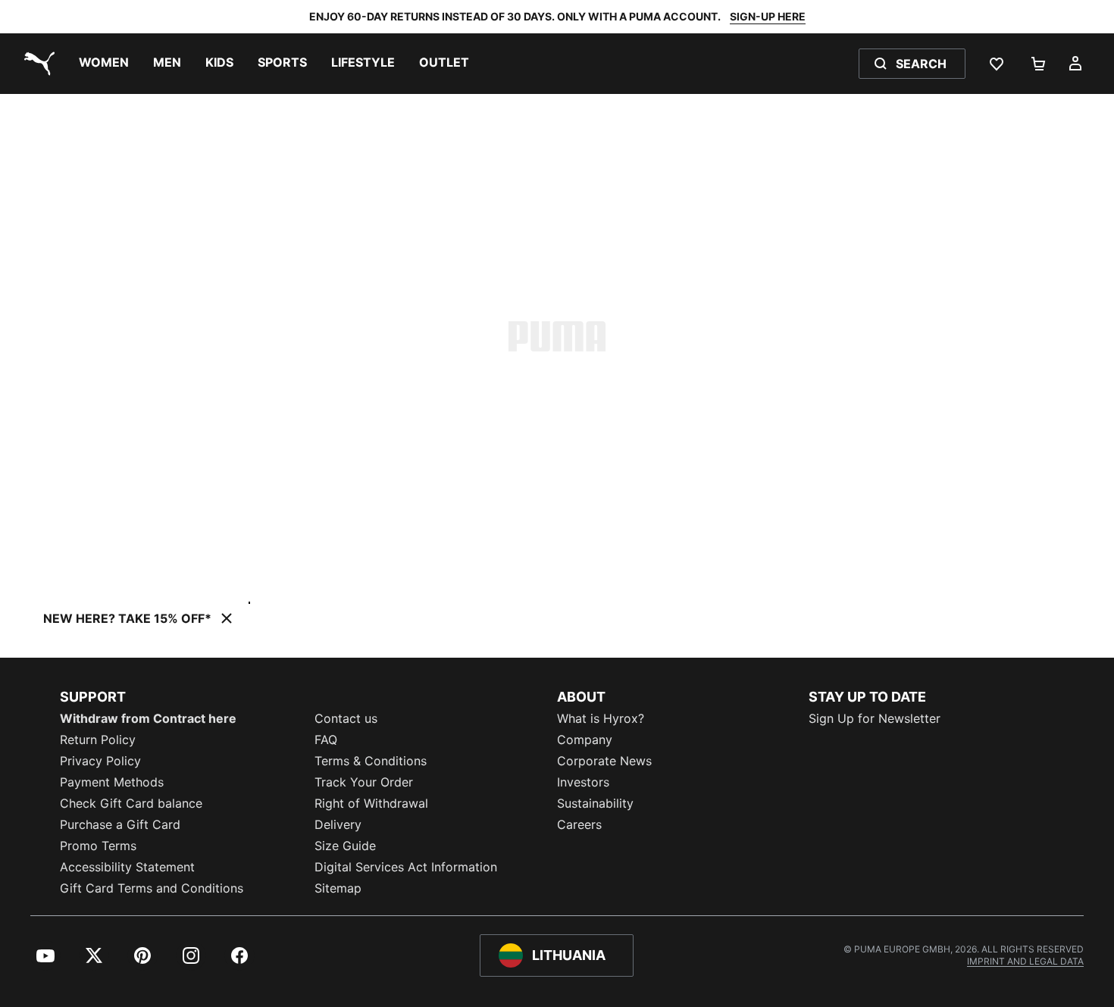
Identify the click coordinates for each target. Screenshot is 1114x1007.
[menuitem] (104, 63)
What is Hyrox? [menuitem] (600, 718)
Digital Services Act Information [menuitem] (405, 866)
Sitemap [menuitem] (337, 888)
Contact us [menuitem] (345, 718)
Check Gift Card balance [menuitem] (131, 803)
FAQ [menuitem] (325, 739)
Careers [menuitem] (579, 824)
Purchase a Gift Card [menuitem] (120, 824)
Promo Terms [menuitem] (98, 845)
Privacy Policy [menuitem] (100, 760)
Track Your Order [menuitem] (363, 782)
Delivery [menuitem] (337, 824)
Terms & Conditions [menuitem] (370, 760)
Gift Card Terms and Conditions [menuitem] (151, 888)
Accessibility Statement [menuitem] (127, 866)
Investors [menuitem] (583, 782)
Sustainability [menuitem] (595, 803)
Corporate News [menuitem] (604, 760)
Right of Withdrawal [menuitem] (371, 803)
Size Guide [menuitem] (345, 845)
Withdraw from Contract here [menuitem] (148, 718)
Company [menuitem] (584, 739)
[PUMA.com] (36, 63)
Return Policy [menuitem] (98, 739)
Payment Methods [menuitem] (112, 782)
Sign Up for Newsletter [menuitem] (874, 718)
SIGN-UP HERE (768, 16)
